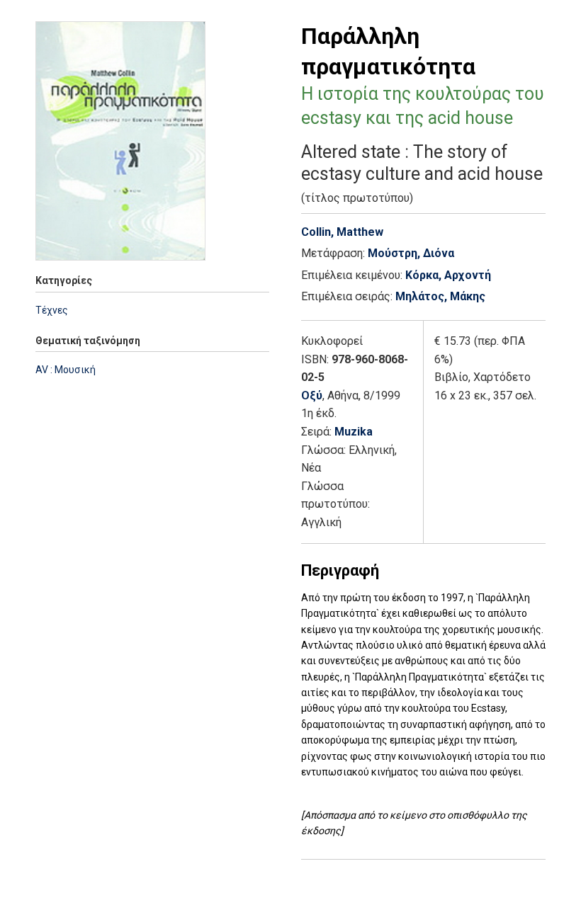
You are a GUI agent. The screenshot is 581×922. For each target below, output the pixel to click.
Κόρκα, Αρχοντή (448, 275)
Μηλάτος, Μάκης (440, 296)
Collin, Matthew (342, 232)
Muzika (353, 431)
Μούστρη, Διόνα (411, 253)
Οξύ (311, 395)
